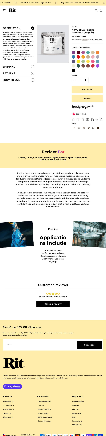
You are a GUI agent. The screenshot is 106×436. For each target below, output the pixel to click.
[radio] (73, 52)
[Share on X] (78, 128)
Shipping (85, 39)
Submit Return (78, 401)
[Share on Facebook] (74, 128)
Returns (75, 409)
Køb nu (87, 98)
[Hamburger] (4, 10)
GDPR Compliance (45, 417)
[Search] (96, 10)
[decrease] (74, 80)
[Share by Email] (98, 128)
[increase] (85, 80)
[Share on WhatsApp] (93, 128)
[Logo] (12, 10)
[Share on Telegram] (88, 128)
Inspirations (77, 421)
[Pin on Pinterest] (83, 128)
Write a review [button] (53, 304)
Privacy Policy (43, 413)
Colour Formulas (44, 401)
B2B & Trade (77, 425)
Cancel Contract (44, 421)
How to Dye (76, 413)
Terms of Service (44, 409)
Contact (41, 405)
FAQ (73, 417)
